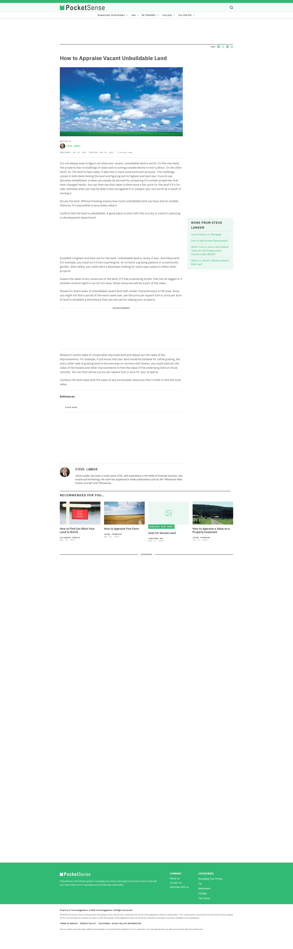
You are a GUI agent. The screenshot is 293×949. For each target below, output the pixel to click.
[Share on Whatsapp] (232, 46)
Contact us (176, 882)
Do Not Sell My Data (212, 929)
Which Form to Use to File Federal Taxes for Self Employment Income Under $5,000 (210, 250)
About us (175, 878)
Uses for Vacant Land (162, 533)
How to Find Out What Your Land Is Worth (77, 530)
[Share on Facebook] (218, 46)
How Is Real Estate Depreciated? (209, 240)
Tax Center (185, 15)
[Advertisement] (121, 437)
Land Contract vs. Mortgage (206, 234)
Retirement (149, 15)
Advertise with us (179, 887)
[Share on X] (223, 46)
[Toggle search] (231, 7)
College (167, 15)
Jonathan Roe (155, 538)
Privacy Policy (88, 923)
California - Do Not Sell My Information (119, 923)
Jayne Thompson (113, 534)
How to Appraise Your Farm (121, 528)
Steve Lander (73, 146)
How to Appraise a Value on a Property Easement (211, 530)
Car (133, 15)
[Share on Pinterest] (227, 46)
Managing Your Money (111, 15)
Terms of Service (69, 923)
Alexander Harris (70, 537)
